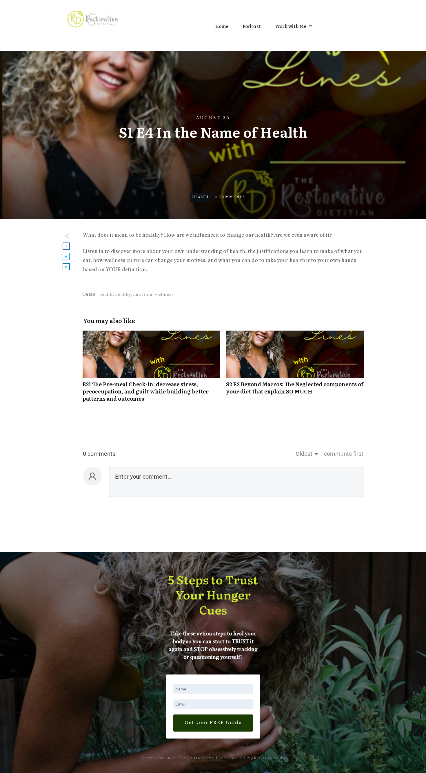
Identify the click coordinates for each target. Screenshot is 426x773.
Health (200, 197)
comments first (343, 453)
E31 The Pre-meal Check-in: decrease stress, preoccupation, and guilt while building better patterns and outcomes (151, 369)
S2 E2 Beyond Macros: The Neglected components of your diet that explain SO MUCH (295, 369)
